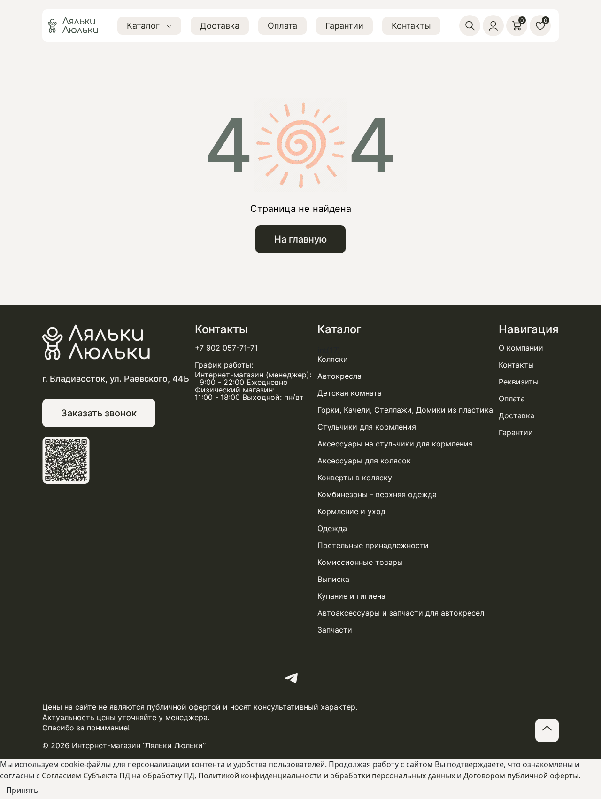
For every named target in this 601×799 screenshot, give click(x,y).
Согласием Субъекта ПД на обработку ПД (118, 775)
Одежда (332, 529)
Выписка (333, 579)
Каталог (144, 26)
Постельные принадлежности (373, 545)
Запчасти (334, 630)
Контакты (411, 26)
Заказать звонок (99, 413)
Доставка (219, 26)
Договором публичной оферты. (521, 775)
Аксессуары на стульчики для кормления (395, 444)
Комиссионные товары (360, 562)
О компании (521, 348)
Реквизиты (519, 382)
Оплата (282, 26)
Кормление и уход (351, 512)
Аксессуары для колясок (364, 461)
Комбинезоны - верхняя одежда (377, 495)
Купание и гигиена (351, 596)
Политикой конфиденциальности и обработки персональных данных (326, 775)
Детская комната (349, 393)
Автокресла (339, 376)
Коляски (332, 359)
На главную (300, 239)
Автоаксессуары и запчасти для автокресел (400, 613)
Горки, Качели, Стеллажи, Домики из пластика (405, 410)
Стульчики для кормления (366, 427)
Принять (22, 790)
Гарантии (344, 26)
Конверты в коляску (354, 478)
